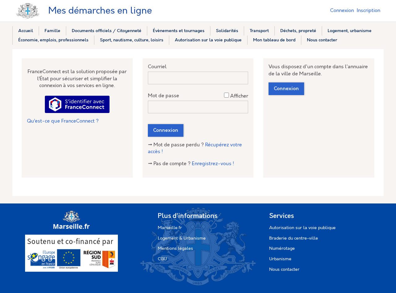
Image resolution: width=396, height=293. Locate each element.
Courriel (157, 67)
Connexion (342, 11)
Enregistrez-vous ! (213, 164)
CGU (162, 259)
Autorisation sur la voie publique (302, 227)
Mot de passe (163, 96)
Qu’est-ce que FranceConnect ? (63, 121)
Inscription (368, 11)
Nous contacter (284, 269)
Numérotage (282, 248)
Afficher (239, 96)
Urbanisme (280, 259)
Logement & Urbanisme (182, 238)
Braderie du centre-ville (293, 238)
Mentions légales (175, 248)
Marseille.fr (170, 227)
